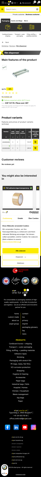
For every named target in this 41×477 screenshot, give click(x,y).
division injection (16, 447)
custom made (13, 317)
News (24, 334)
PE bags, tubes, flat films (20, 364)
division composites (17, 443)
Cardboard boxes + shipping (20, 344)
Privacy (25, 320)
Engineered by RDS (20, 474)
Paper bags (20, 381)
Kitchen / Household (20, 391)
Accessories (20, 377)
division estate (16, 450)
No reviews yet (7, 97)
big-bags (20, 398)
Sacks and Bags (16, 21)
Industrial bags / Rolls (20, 384)
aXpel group (14, 324)
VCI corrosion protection (20, 367)
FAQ (23, 330)
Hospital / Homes (20, 387)
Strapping (20, 371)
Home (16, 314)
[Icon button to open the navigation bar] (2, 9)
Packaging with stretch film (20, 360)
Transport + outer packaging (20, 347)
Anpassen (19, 257)
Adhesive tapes (20, 354)
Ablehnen (20, 263)
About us (15, 320)
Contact (25, 314)
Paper (20, 401)
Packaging (5, 21)
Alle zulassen (20, 251)
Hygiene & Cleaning (20, 374)
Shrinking (5, 46)
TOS (23, 317)
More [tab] (26, 21)
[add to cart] (35, 142)
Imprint (25, 324)
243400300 (6, 148)
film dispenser (21, 46)
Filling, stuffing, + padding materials (20, 350)
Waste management (20, 394)
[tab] (5, 21)
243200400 (6, 142)
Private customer (18, 14)
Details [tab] (20, 218)
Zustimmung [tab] (7, 218)
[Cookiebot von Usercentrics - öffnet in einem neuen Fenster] (29, 212)
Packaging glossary (30, 327)
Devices (12, 46)
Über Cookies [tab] (33, 218)
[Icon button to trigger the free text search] (37, 9)
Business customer (33, 14)
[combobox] (20, 9)
